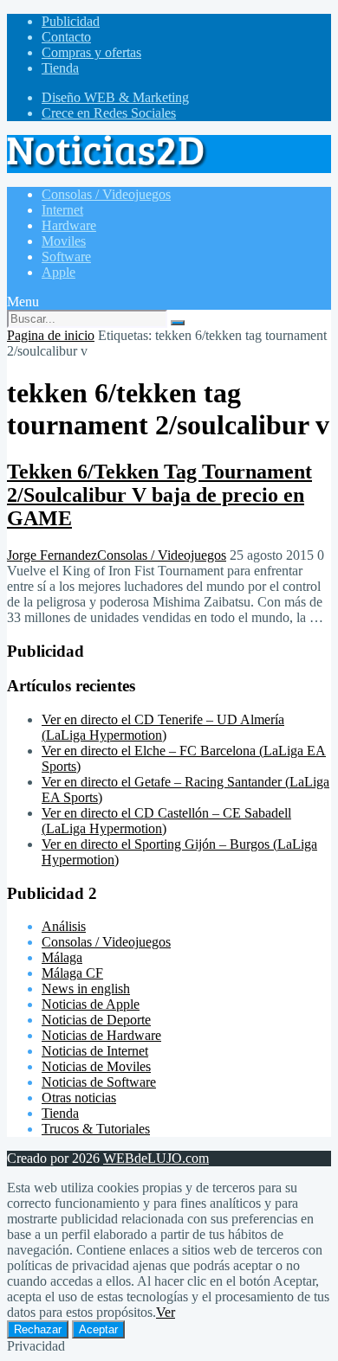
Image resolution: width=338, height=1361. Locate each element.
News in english (86, 988)
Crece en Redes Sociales (109, 113)
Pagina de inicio (50, 335)
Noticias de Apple (91, 1004)
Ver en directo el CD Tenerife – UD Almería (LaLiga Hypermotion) (163, 727)
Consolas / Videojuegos (106, 194)
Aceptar (98, 1329)
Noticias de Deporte (96, 1019)
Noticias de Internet (95, 1050)
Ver (165, 1312)
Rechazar (38, 1329)
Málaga (62, 957)
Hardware (69, 225)
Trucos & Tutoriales (96, 1128)
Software (66, 256)
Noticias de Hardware (101, 1035)
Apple (58, 272)
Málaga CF (72, 973)
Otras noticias (79, 1097)
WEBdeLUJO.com (156, 1158)
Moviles (64, 241)
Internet (62, 209)
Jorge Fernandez (52, 555)
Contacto (66, 36)
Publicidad (71, 21)
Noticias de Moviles (96, 1066)
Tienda (60, 68)
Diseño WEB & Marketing (115, 97)
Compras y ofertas (91, 52)
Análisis (64, 926)
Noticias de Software (99, 1082)
